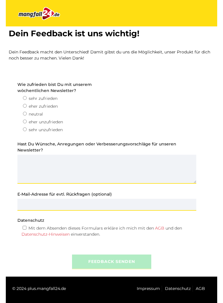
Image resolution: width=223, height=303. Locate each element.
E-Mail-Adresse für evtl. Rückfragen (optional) (64, 194)
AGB (159, 228)
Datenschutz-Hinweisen (45, 234)
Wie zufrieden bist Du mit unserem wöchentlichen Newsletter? (54, 87)
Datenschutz (30, 220)
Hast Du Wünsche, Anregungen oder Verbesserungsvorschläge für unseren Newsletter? (96, 147)
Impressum (148, 288)
